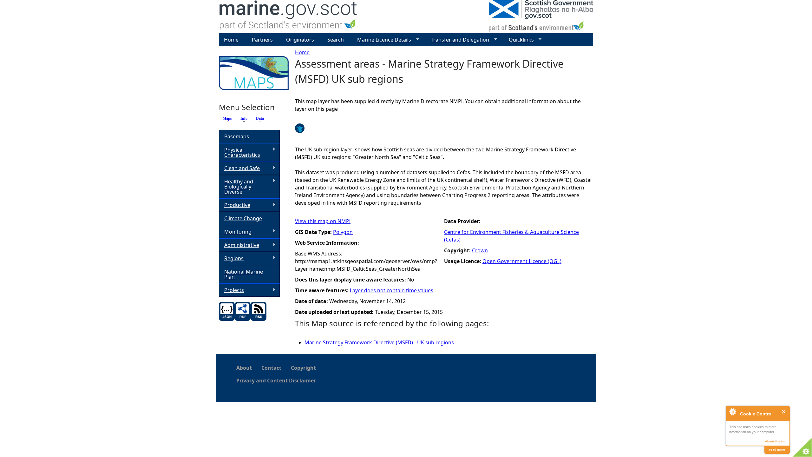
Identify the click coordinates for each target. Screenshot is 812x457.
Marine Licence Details (381, 39)
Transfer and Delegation (457, 39)
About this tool (775, 441)
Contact (271, 367)
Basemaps (236, 136)
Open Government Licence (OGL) (521, 261)
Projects (231, 290)
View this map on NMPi (322, 221)
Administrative (239, 245)
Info (245, 118)
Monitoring (235, 231)
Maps (227, 118)
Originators (300, 39)
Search (335, 39)
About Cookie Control (732, 411)
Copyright (303, 367)
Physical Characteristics (239, 152)
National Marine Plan (243, 274)
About (244, 367)
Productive (234, 205)
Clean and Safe (239, 168)
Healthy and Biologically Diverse (236, 186)
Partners (262, 39)
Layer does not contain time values (391, 290)
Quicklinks (519, 39)
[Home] (288, 16)
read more (777, 449)
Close (784, 412)
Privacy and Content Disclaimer (276, 380)
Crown (480, 250)
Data (260, 118)
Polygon (343, 231)
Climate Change (243, 218)
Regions (231, 258)
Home (302, 52)
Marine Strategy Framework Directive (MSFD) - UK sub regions (379, 342)
